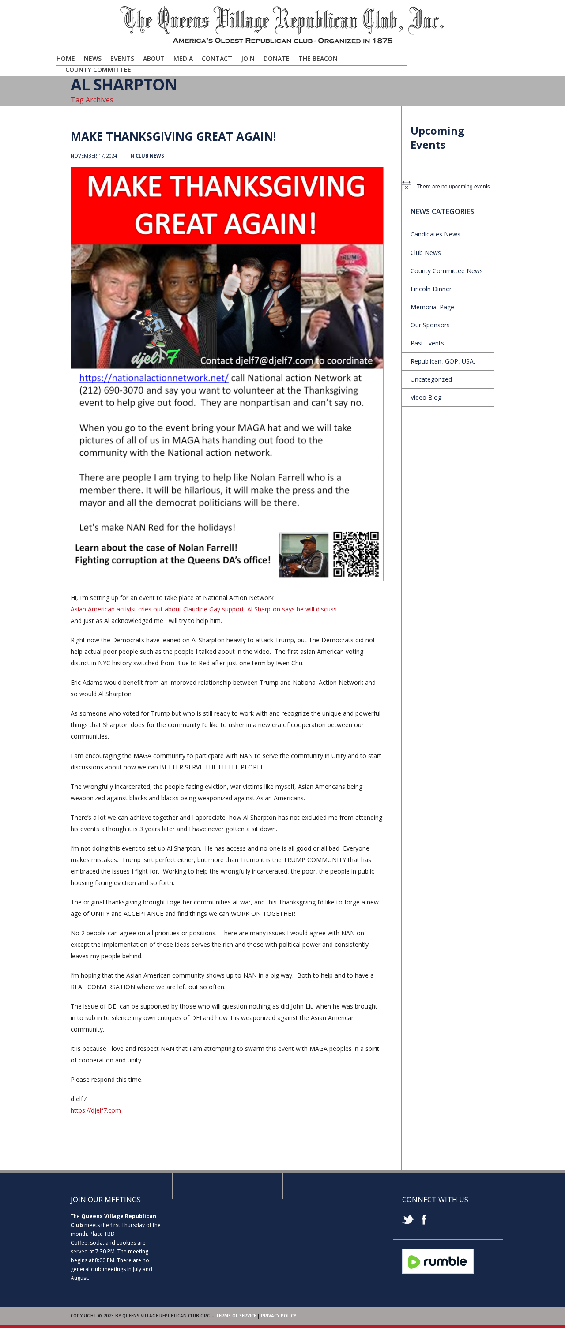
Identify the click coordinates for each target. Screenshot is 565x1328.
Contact (217, 58)
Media (183, 58)
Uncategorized (431, 379)
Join (248, 58)
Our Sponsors (430, 325)
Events (122, 58)
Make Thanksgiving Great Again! (173, 136)
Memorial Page (432, 307)
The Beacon (318, 58)
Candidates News (435, 234)
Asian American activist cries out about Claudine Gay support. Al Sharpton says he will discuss (204, 609)
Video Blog (426, 397)
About (154, 58)
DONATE (277, 58)
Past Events (427, 343)
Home (65, 58)
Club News (150, 155)
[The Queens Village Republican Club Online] (282, 43)
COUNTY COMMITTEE (98, 69)
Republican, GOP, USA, (443, 361)
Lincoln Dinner (431, 289)
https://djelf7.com (96, 1110)
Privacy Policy (278, 1316)
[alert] (448, 186)
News (93, 58)
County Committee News (447, 270)
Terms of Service (236, 1316)
